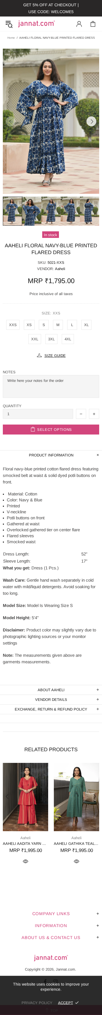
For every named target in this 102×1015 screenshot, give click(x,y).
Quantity (12, 406)
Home (11, 37)
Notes (9, 372)
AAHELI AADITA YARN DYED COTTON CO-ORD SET (25, 843)
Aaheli (60, 269)
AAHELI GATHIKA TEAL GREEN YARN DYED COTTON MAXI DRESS (76, 843)
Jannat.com (36, 23)
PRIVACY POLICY (37, 1002)
